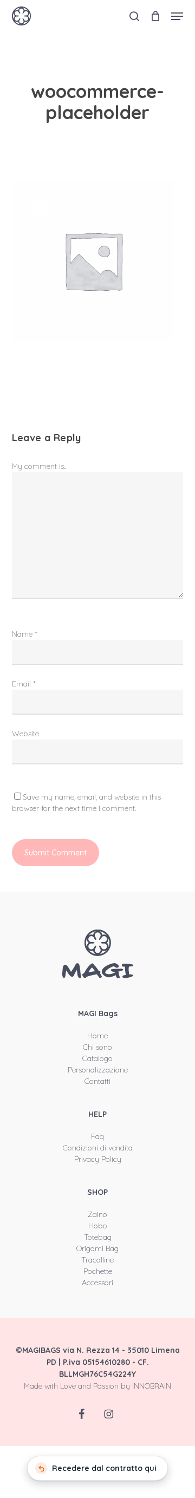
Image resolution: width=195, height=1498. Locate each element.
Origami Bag (97, 1248)
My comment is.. (39, 466)
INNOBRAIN (151, 1386)
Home (97, 1036)
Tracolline (97, 1260)
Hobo (97, 1226)
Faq (97, 1136)
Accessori (97, 1282)
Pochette (97, 1271)
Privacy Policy (97, 1159)
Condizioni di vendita (98, 1148)
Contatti (97, 1081)
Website (25, 733)
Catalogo (97, 1058)
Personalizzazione (98, 1070)
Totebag (98, 1237)
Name (24, 634)
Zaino (97, 1214)
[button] (177, 16)
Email (24, 684)
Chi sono (97, 1047)
